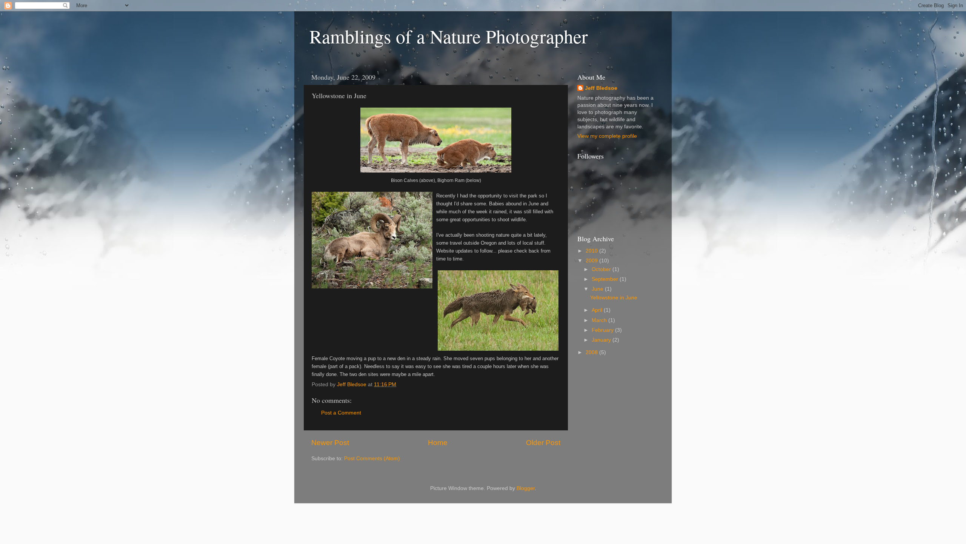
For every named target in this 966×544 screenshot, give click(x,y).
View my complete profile (607, 136)
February (603, 330)
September (606, 279)
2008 (592, 352)
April (598, 310)
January (602, 340)
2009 (592, 261)
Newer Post (330, 443)
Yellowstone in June (613, 298)
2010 (592, 251)
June (598, 289)
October (602, 269)
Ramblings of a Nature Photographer (448, 36)
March (600, 320)
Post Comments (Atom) (372, 458)
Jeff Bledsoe (601, 88)
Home (438, 443)
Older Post (543, 443)
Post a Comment (341, 413)
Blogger (526, 488)
